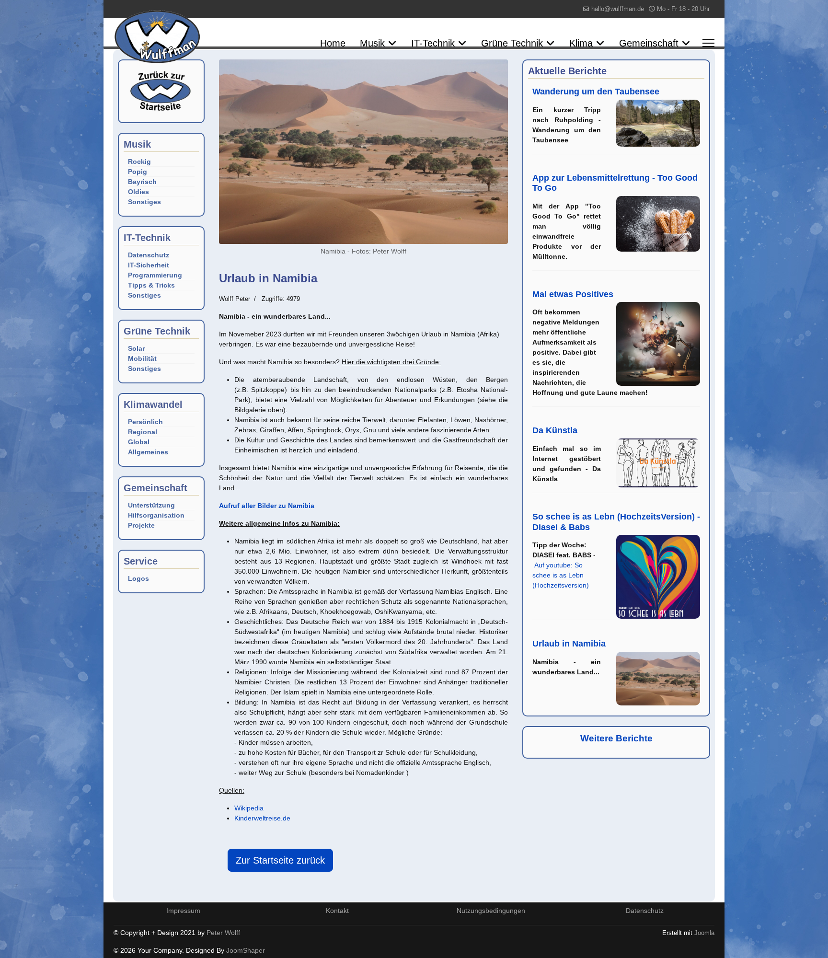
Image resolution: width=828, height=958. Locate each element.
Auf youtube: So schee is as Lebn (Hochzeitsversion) (560, 575)
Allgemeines (148, 452)
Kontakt (337, 910)
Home (332, 43)
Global (139, 442)
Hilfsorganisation (156, 515)
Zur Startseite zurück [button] (280, 860)
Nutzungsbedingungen (491, 910)
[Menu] (708, 43)
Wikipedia (249, 808)
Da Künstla (554, 430)
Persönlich (145, 422)
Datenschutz (148, 255)
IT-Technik (433, 43)
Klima (581, 43)
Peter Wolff (223, 932)
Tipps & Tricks (151, 285)
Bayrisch (142, 181)
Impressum (183, 910)
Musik (372, 43)
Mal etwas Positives (572, 294)
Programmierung (155, 275)
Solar (136, 348)
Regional (142, 432)
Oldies (138, 192)
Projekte (141, 525)
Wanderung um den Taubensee (595, 91)
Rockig (139, 161)
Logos (138, 578)
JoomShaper (245, 950)
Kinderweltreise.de (262, 818)
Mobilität (142, 358)
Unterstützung (151, 505)
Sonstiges (144, 202)
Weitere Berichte (616, 738)
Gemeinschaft (648, 43)
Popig (137, 171)
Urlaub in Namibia (569, 643)
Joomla (704, 932)
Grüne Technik (512, 43)
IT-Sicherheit (148, 265)
